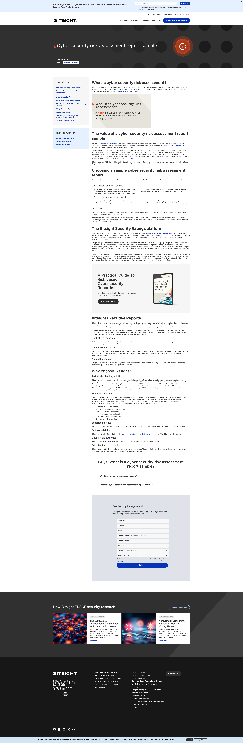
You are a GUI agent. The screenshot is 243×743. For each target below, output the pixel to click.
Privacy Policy (142, 9)
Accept (190, 740)
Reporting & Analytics (71, 62)
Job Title (121, 545)
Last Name (121, 526)
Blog (153, 14)
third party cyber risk (156, 164)
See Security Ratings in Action (65, 120)
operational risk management (127, 91)
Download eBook (108, 301)
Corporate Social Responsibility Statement (148, 681)
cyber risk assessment (110, 143)
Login (188, 14)
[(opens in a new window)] (65, 694)
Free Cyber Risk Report (176, 20)
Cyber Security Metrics (63, 141)
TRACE (158, 14)
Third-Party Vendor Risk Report (106, 684)
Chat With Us (179, 14)
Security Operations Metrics (65, 138)
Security (135, 687)
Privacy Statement (138, 678)
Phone (120, 531)
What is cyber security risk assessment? (69, 88)
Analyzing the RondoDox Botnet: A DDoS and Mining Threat (172, 624)
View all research (179, 608)
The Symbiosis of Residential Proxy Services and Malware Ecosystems (104, 624)
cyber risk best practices (175, 145)
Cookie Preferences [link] (139, 707)
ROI (109, 441)
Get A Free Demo (101, 687)
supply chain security (130, 158)
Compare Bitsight (138, 696)
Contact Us (173, 674)
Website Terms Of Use (140, 693)
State (120, 555)
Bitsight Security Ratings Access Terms (146, 690)
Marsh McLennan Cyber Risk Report (108, 681)
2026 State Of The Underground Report (109, 678)
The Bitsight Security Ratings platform (68, 101)
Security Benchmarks (63, 144)
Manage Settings (200, 740)
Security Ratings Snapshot (104, 675)
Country (120, 550)
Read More (94, 640)
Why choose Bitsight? (63, 112)
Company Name (123, 541)
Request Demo (168, 14)
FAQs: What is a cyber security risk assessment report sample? (67, 116)
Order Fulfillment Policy (140, 704)
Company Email (123, 535)
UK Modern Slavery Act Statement (144, 684)
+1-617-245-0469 (59, 689)
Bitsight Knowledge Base (141, 675)
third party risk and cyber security (159, 233)
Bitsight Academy (138, 672)
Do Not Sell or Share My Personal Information (149, 701)
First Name (121, 521)
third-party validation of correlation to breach (137, 434)
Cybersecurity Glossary (140, 699)
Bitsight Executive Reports (64, 109)
